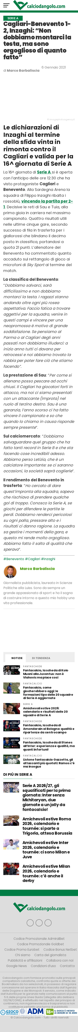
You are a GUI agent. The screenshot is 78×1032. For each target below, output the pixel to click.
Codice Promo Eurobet (22, 949)
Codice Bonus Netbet (60, 949)
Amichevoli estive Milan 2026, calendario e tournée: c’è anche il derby (46, 873)
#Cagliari (32, 559)
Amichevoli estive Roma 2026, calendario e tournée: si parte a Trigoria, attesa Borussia (47, 826)
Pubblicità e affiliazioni (25, 960)
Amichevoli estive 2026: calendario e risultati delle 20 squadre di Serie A (45, 711)
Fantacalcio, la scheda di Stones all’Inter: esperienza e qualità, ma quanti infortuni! (49, 746)
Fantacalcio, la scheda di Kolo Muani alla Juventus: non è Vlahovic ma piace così (45, 674)
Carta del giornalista (50, 955)
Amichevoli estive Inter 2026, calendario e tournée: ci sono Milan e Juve (46, 850)
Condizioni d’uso (43, 966)
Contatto (67, 966)
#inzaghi (48, 559)
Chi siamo (22, 955)
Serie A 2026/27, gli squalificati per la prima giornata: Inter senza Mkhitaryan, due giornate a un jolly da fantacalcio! (46, 797)
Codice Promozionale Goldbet (40, 944)
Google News (16, 966)
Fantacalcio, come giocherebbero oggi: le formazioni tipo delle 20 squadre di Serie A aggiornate (48, 692)
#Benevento (13, 559)
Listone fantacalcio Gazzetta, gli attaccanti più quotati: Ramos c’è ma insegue (49, 763)
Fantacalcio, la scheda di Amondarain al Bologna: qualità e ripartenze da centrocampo (48, 728)
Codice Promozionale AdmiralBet (39, 938)
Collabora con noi (59, 960)
